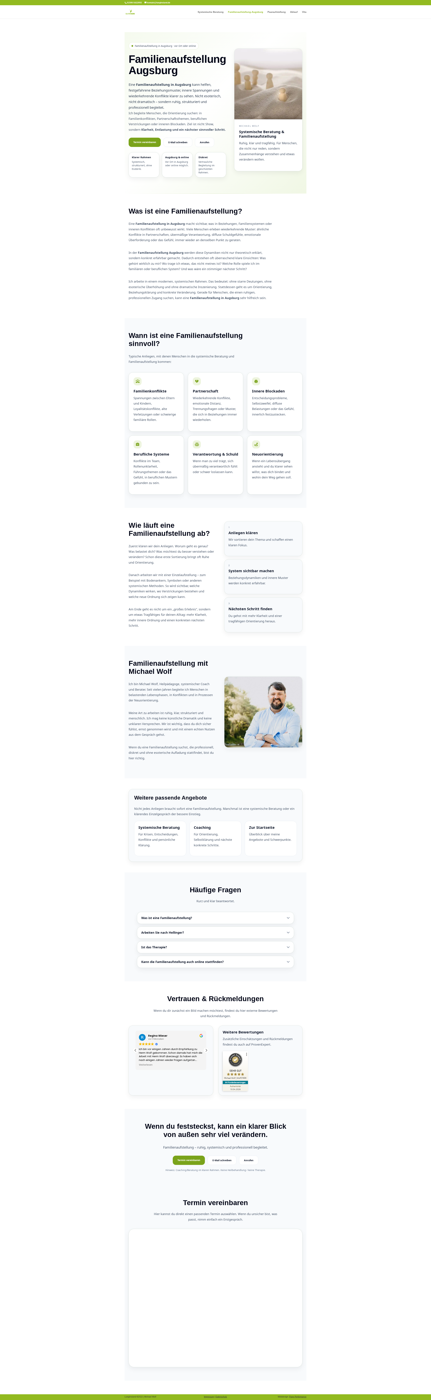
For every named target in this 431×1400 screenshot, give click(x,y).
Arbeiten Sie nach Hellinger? (162, 932)
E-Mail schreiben (177, 142)
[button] (206, 1050)
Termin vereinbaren (144, 142)
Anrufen (204, 142)
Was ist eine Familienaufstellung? (166, 918)
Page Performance (297, 1397)
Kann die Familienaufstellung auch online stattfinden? (182, 962)
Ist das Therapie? (154, 947)
